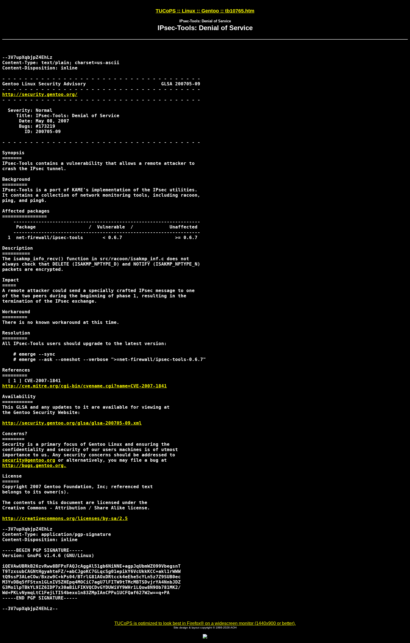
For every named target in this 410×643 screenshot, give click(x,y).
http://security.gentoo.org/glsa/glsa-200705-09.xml (72, 423)
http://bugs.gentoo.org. (34, 465)
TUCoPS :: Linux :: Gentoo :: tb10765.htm (205, 11)
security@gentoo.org (28, 460)
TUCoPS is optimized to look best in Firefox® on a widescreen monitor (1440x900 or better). (205, 623)
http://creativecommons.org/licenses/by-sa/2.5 (65, 518)
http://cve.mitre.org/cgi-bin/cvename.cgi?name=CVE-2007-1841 (84, 386)
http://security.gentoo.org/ (40, 94)
